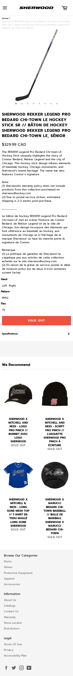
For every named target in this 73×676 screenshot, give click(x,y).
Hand (4, 279)
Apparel (9, 579)
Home (5, 18)
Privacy (8, 650)
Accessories (12, 584)
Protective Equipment (18, 573)
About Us (10, 600)
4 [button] (34, 104)
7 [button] (51, 104)
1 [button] (16, 104)
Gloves (8, 567)
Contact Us (11, 611)
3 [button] (28, 104)
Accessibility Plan (15, 656)
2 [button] (22, 104)
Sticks (8, 561)
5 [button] (39, 104)
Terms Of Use (13, 644)
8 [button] (57, 104)
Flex (3, 303)
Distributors (11, 628)
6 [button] (45, 104)
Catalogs (9, 606)
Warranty (10, 617)
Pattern (5, 291)
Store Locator (13, 623)
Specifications (10, 333)
